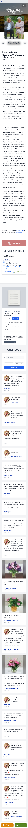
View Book (7, 318)
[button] (14, 569)
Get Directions (8, 271)
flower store (19, 232)
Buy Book (15, 318)
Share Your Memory (10, 342)
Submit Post (14, 367)
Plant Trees (19, 271)
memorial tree (20, 230)
